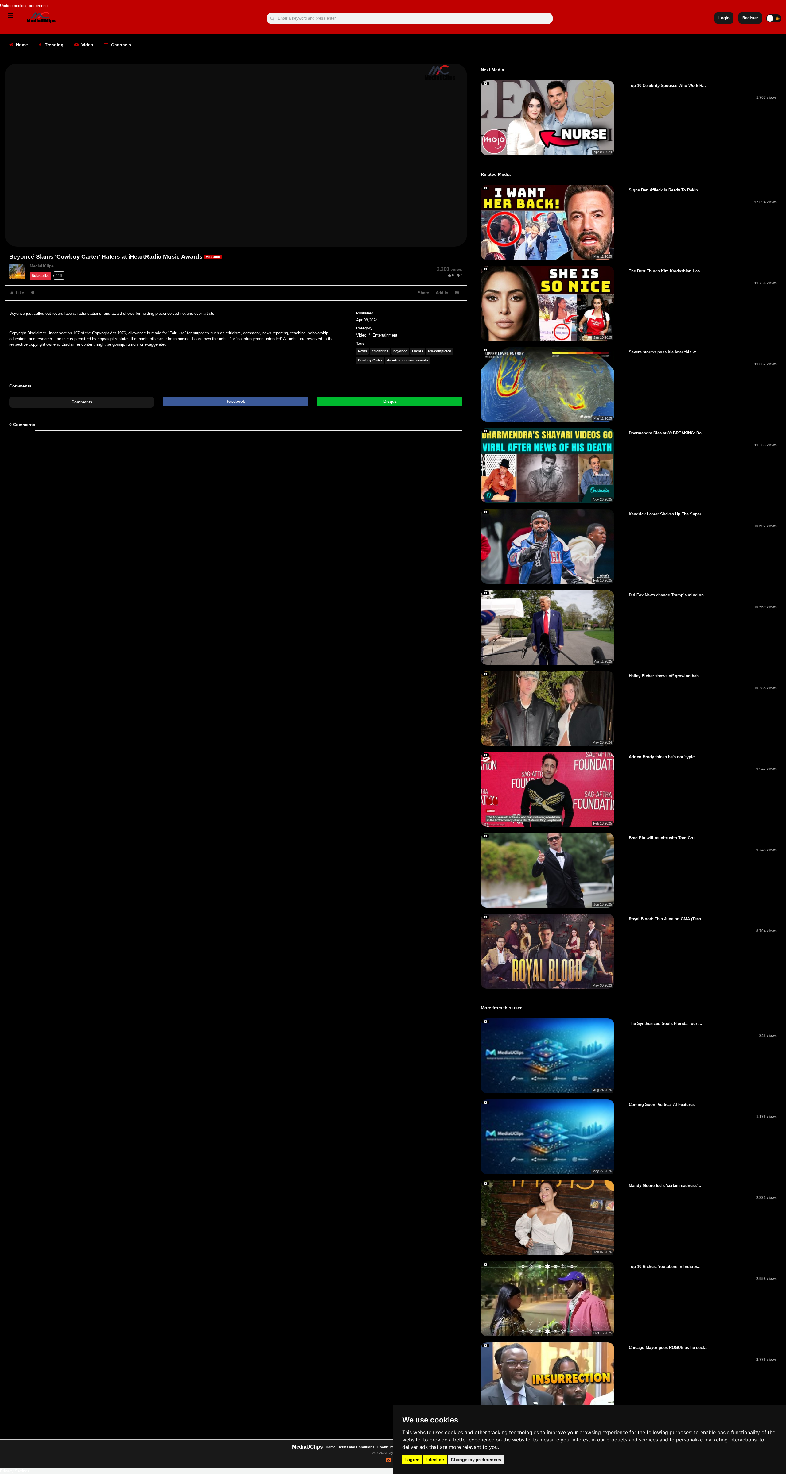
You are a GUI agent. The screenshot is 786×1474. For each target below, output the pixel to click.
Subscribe (40, 276)
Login (724, 18)
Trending (54, 44)
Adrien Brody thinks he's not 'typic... (663, 757)
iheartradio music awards (407, 360)
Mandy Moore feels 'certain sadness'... (665, 1185)
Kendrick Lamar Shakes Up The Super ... (667, 514)
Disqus (390, 401)
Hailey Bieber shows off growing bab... (665, 676)
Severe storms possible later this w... (664, 352)
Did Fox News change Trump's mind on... (668, 595)
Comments (82, 402)
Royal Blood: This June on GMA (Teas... (667, 919)
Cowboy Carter (370, 360)
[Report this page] (457, 293)
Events (417, 351)
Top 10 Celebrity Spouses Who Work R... (667, 85)
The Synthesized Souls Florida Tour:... (665, 1023)
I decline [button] (435, 1459)
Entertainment (384, 335)
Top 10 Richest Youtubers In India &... (665, 1266)
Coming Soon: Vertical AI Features (662, 1104)
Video (86, 44)
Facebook (236, 401)
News (362, 351)
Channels (120, 44)
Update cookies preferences (25, 5)
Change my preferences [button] (476, 1459)
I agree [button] (412, 1459)
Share (423, 293)
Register (750, 18)
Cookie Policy (388, 1447)
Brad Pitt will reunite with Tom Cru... (663, 838)
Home (21, 44)
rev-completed (439, 351)
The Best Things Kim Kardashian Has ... (667, 271)
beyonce (400, 351)
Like (19, 293)
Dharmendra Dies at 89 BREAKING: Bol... (667, 433)
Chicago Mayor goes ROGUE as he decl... (668, 1347)
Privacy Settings (14, 1471)
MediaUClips (42, 266)
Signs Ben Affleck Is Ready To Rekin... (665, 190)
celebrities (380, 351)
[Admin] (19, 271)
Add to (442, 293)
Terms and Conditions (356, 1447)
